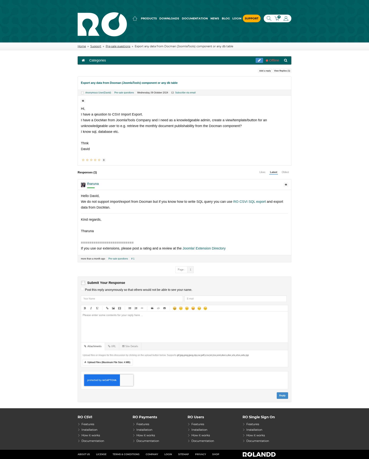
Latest (273, 172)
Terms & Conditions (126, 454)
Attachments (94, 346)
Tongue (193, 308)
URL (113, 346)
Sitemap (183, 454)
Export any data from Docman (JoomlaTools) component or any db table (129, 82)
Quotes (152, 308)
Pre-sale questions (124, 92)
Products (149, 18)
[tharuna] (83, 185)
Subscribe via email (185, 92)
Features (87, 424)
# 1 (133, 258)
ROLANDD (260, 454)
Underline (97, 308)
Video (119, 308)
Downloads (169, 18)
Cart (278, 19)
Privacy (200, 454)
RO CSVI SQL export (249, 202)
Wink (205, 308)
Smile (181, 308)
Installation (89, 430)
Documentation (195, 18)
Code (158, 308)
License (101, 454)
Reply (282, 395)
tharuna (93, 184)
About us (84, 454)
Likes (262, 172)
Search (268, 18)
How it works (90, 435)
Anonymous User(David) (98, 92)
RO (102, 24)
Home (135, 18)
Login (236, 18)
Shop (215, 454)
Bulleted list (129, 308)
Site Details (131, 346)
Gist (164, 308)
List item (142, 308)
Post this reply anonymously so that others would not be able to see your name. (138, 289)
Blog (226, 18)
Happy (174, 308)
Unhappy (199, 308)
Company (152, 454)
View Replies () (282, 71)
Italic (91, 308)
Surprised (187, 308)
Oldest (285, 172)
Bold (84, 308)
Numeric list (136, 308)
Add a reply (265, 71)
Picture (113, 308)
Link (107, 308)
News (214, 18)
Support (251, 18)
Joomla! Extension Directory (204, 248)
